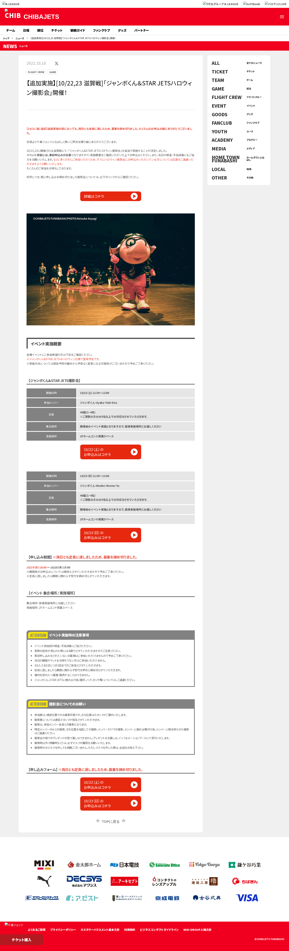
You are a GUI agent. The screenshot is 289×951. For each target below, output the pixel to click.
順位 (40, 30)
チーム (10, 30)
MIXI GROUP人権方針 (197, 930)
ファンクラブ (101, 30)
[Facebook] (234, 16)
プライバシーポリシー (63, 930)
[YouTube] (263, 16)
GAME (52, 72)
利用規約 (129, 930)
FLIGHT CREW (36, 72)
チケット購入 (21, 939)
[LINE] (253, 16)
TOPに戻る (111, 822)
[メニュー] (282, 16)
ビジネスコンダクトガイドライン (159, 930)
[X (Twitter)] (225, 16)
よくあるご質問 (36, 930)
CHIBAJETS (41, 16)
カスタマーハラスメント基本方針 (100, 930)
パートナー (141, 30)
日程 (26, 30)
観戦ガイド (77, 30)
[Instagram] (244, 16)
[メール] (272, 16)
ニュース (20, 38)
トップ (6, 38)
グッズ (122, 30)
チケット (57, 30)
